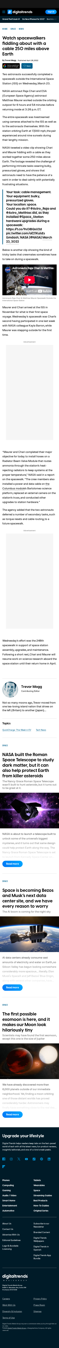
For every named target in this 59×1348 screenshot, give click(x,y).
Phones (6, 1180)
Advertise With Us (11, 1234)
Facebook (3, 1159)
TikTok (34, 1159)
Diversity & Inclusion (12, 1311)
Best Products (40, 1200)
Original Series (41, 1210)
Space (37, 1190)
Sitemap (38, 1311)
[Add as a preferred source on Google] (11, 66)
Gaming (6, 1190)
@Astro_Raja (39, 208)
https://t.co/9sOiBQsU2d (24, 229)
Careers (6, 1298)
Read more (12, 864)
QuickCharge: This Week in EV (16, 729)
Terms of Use (8, 1317)
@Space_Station (31, 217)
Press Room (39, 1305)
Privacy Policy (40, 1298)
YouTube (26, 1159)
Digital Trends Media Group (17, 1328)
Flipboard (3, 1166)
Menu (4, 12)
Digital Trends (16, 15)
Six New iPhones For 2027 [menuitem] (33, 19)
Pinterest (41, 1159)
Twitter (18, 1159)
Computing (8, 1185)
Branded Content (42, 1232)
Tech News (41, 729)
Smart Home (8, 1200)
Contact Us (7, 1229)
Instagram (11, 1159)
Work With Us (8, 1305)
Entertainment (9, 1205)
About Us (6, 1223)
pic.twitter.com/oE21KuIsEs (25, 233)
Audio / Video (9, 1195)
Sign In (51, 11)
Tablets (37, 1180)
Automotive (8, 1210)
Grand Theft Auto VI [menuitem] (11, 19)
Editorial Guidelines (11, 1240)
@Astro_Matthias (18, 213)
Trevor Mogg (10, 60)
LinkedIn (49, 1159)
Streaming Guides (43, 1195)
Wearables (39, 1185)
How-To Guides (41, 1205)
